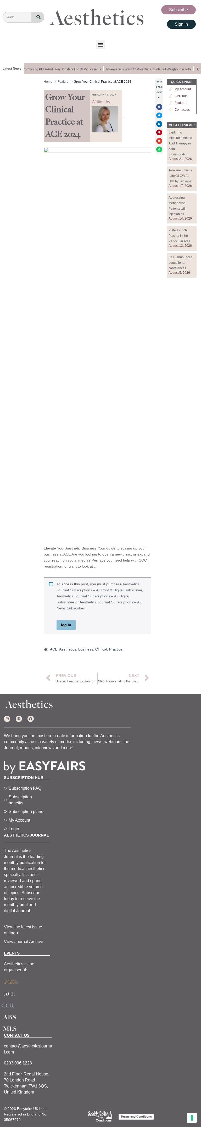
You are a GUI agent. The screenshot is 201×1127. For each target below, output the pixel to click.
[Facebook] (30, 719)
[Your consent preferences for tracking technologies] (192, 1118)
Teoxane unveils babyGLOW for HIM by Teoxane (180, 176)
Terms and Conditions (104, 1119)
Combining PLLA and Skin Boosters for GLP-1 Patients (59, 69)
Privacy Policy (98, 1115)
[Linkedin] (19, 719)
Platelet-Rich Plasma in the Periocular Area (180, 235)
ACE (53, 649)
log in (66, 625)
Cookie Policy (98, 1112)
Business (85, 649)
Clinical (101, 649)
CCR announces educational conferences (180, 262)
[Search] (37, 17)
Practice (115, 649)
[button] (100, 44)
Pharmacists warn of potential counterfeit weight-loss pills (146, 69)
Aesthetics (67, 649)
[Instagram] (7, 719)
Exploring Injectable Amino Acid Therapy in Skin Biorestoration (180, 143)
